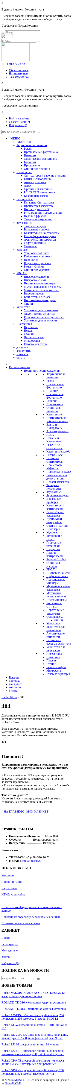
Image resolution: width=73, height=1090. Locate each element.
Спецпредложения (48, 370)
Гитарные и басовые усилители (58, 642)
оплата (20, 357)
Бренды (14, 677)
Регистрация (9, 944)
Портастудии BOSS (59, 471)
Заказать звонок (19, 76)
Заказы (5, 956)
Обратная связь (18, 70)
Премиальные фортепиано (55, 385)
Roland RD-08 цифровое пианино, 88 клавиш (30, 1044)
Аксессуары (54, 653)
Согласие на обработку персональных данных (30, 917)
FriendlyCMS (13, 1083)
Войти (5, 937)
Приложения (54, 404)
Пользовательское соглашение (20, 923)
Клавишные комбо (58, 451)
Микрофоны (54, 670)
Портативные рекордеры (55, 611)
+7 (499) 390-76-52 (13, 63)
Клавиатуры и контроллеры (55, 507)
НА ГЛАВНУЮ (14, 811)
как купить (23, 350)
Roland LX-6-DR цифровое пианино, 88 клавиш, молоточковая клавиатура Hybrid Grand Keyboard (32, 1052)
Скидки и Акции (12, 881)
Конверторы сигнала (54, 605)
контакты (22, 354)
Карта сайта (9, 888)
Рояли (50, 380)
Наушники (53, 657)
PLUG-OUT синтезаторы (54, 446)
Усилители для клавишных (55, 628)
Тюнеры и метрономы (53, 487)
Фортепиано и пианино (55, 375)
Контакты (7, 875)
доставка (22, 347)
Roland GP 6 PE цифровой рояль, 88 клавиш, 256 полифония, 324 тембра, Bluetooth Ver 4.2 (32, 1072)
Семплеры (53, 529)
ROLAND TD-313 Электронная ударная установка (33, 1008)
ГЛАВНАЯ (23, 141)
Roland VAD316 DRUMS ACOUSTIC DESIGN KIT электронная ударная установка (34, 994)
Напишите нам (18, 73)
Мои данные (9, 950)
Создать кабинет (19, 121)
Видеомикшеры (56, 599)
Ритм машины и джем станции (56, 476)
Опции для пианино (53, 409)
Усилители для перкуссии (55, 648)
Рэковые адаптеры (58, 673)
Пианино (52, 390)
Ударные (51, 532)
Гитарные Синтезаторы (54, 460)
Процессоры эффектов (54, 466)
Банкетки (52, 401)
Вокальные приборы (53, 500)
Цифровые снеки (57, 576)
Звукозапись (54, 492)
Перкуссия (53, 549)
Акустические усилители (55, 635)
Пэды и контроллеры (54, 554)
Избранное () (18, 125)
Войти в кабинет (20, 118)
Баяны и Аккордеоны (54, 426)
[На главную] (7, 37)
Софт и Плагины (57, 525)
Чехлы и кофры (56, 667)
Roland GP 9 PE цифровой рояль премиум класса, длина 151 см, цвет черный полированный (33, 1062)
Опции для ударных (53, 564)
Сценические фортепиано (54, 396)
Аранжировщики (57, 431)
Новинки (30, 370)
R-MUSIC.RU (20, 1080)
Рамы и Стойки (56, 559)
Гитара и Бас (54, 454)
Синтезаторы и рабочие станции (57, 419)
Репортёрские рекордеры (55, 514)
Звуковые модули (57, 495)
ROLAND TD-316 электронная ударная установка (33, 1002)
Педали (51, 660)
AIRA (50, 434)
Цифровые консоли (58, 572)
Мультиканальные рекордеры (58, 588)
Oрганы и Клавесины (53, 439)
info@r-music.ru (31, 860)
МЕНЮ (14, 138)
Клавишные (54, 414)
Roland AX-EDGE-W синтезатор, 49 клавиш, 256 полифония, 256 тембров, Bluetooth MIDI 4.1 (32, 1017)
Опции (58, 620)
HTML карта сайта (13, 894)
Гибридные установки (53, 544)
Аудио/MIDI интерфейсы (54, 520)
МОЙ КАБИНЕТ (37, 811)
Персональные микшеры (55, 581)
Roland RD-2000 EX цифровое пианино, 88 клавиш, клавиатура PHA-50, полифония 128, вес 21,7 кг (34, 1036)
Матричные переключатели (56, 594)
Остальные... (54, 616)
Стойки (51, 663)
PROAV (51, 569)
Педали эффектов (57, 481)
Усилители (53, 623)
